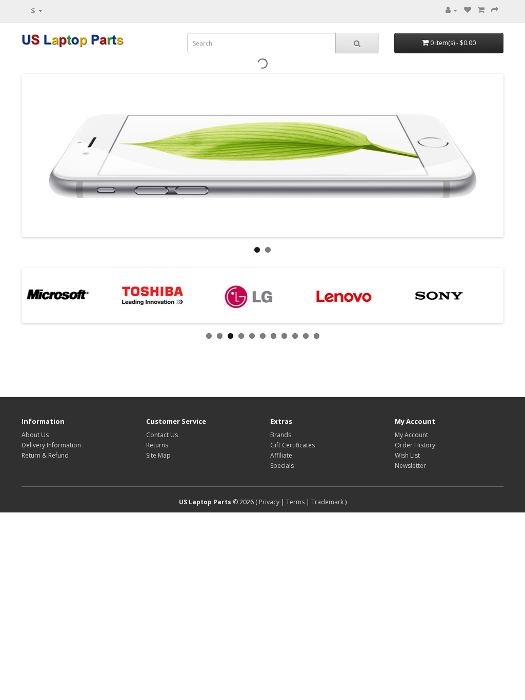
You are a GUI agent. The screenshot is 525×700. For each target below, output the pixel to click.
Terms (295, 502)
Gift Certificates (292, 445)
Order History (415, 445)
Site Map (158, 455)
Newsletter (410, 465)
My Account (411, 434)
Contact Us (162, 434)
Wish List (407, 455)
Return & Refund (45, 455)
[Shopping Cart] (481, 10)
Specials (282, 465)
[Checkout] (494, 10)
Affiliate (281, 455)
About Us (35, 434)
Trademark (327, 502)
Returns (157, 445)
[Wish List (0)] (467, 10)
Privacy (269, 502)
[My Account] (451, 10)
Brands (280, 434)
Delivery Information (51, 445)
